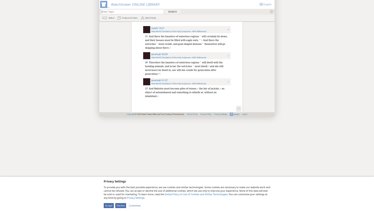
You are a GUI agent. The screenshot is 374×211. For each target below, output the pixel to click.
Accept (108, 205)
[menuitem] (271, 11)
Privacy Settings (135, 197)
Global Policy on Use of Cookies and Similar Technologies (196, 194)
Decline (121, 205)
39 (146, 62)
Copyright (131, 114)
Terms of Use (192, 114)
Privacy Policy (205, 114)
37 (146, 88)
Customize (135, 205)
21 (146, 36)
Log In (244, 114)
